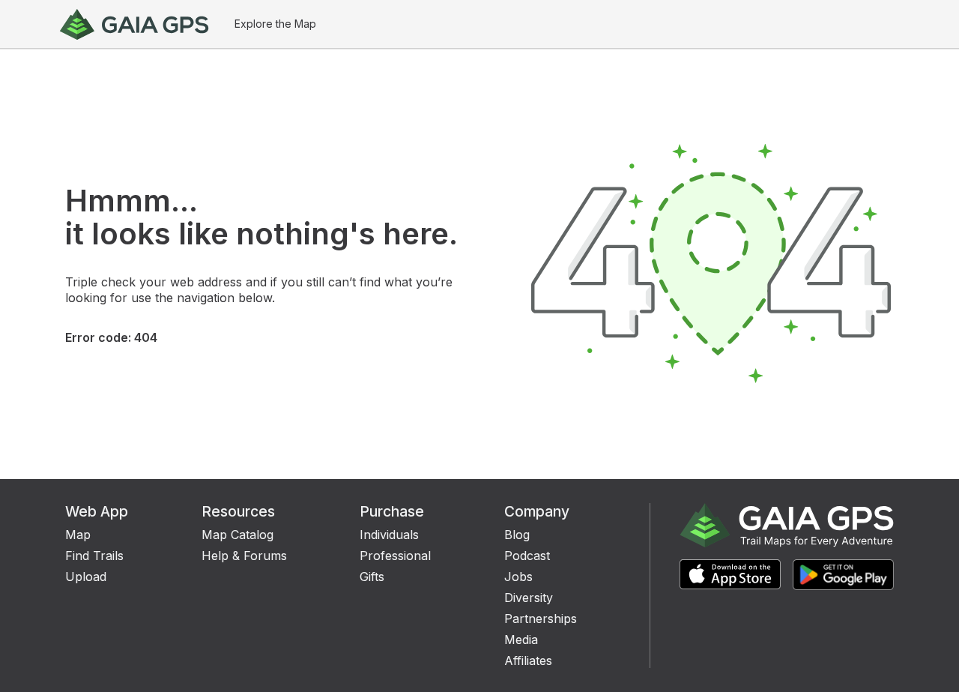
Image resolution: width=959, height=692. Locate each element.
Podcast (527, 555)
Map (78, 534)
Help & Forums (244, 555)
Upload (85, 576)
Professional (395, 555)
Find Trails (94, 555)
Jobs (518, 576)
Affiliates (528, 660)
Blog (517, 534)
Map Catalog (237, 534)
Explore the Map (275, 23)
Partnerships (540, 618)
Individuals (389, 534)
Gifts (372, 576)
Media (521, 639)
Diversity (528, 597)
